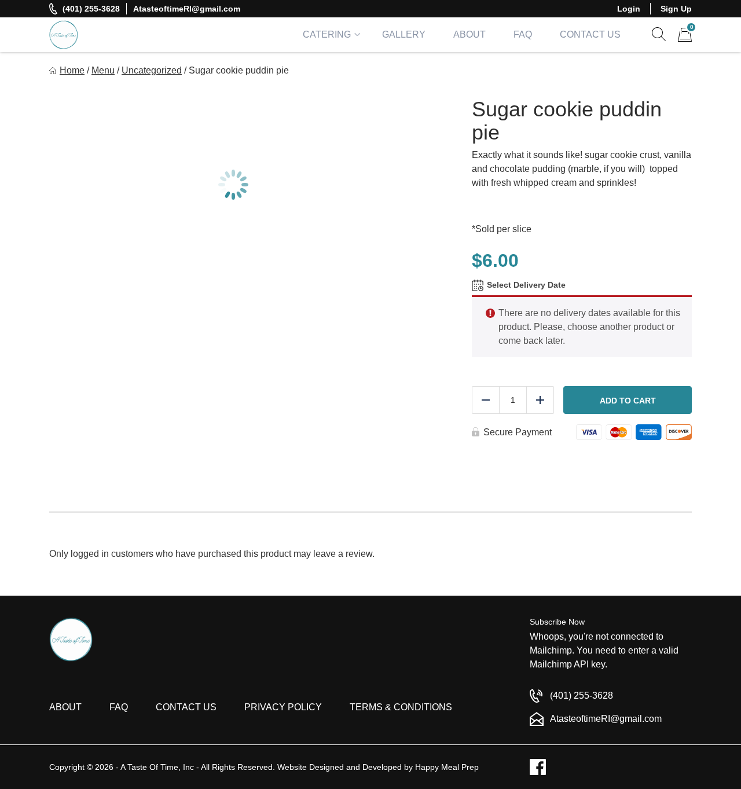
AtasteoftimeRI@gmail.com (186, 8)
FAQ (522, 34)
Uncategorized (152, 70)
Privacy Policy (283, 707)
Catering (327, 34)
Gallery (403, 34)
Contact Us (590, 34)
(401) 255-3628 (91, 8)
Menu (103, 70)
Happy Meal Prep (447, 767)
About (469, 34)
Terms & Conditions (401, 707)
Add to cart (628, 400)
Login (628, 8)
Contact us (186, 707)
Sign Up (676, 8)
